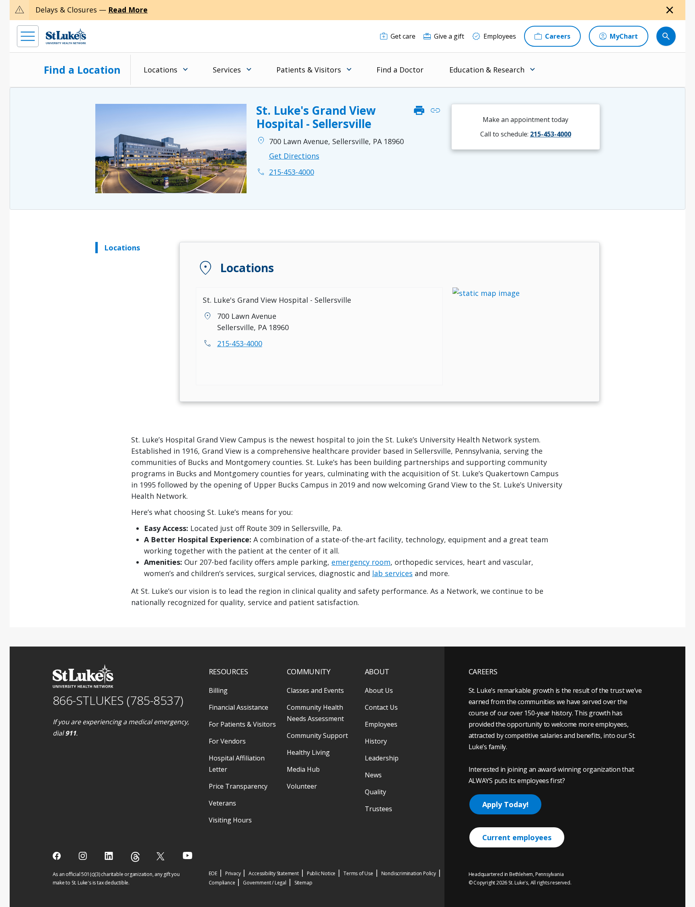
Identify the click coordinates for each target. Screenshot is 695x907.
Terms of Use (358, 873)
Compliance (222, 882)
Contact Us (381, 707)
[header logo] (66, 36)
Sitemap (303, 882)
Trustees (378, 808)
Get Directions (294, 156)
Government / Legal (264, 882)
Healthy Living (308, 752)
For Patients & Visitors (242, 724)
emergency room (361, 562)
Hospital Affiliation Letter (237, 764)
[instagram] (83, 856)
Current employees (516, 837)
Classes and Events (315, 690)
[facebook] (58, 856)
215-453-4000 (239, 343)
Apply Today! (505, 804)
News (373, 775)
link (435, 111)
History (376, 741)
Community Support (317, 735)
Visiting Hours (230, 820)
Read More (128, 9)
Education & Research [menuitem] (486, 69)
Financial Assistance (238, 707)
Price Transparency (238, 786)
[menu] (28, 36)
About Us (379, 690)
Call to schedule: (525, 134)
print (419, 111)
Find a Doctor (400, 69)
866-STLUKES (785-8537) (118, 700)
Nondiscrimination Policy (408, 873)
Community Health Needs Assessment (315, 713)
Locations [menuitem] (160, 69)
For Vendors (227, 741)
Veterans (222, 803)
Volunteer (302, 786)
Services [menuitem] (227, 69)
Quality (375, 791)
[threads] (135, 857)
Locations (122, 247)
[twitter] (161, 856)
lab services (392, 573)
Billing (218, 690)
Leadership (382, 758)
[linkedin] (110, 856)
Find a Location (82, 69)
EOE (213, 873)
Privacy (233, 873)
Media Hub (303, 769)
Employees (381, 724)
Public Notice (321, 873)
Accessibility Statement (273, 873)
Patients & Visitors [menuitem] (308, 69)
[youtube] (188, 855)
